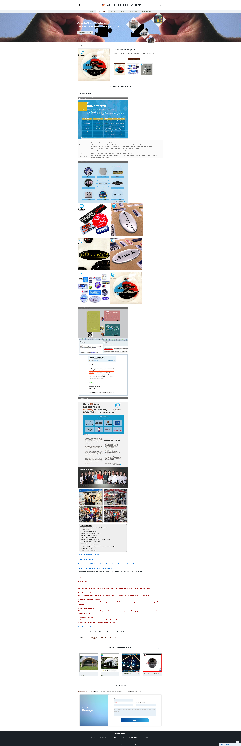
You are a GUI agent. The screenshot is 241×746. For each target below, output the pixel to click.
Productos (102, 11)
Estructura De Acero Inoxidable (154, 630)
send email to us (135, 59)
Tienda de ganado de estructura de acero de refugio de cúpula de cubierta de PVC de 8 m (100, 637)
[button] (79, 5)
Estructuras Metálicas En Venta (102, 630)
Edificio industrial (129, 630)
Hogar (92, 11)
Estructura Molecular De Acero (114, 631)
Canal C (122, 631)
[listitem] (120, 69)
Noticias (113, 11)
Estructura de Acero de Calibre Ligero (117, 630)
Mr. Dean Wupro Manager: (87, 691)
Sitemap (134, 744)
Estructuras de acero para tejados (140, 630)
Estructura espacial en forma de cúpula (86, 630)
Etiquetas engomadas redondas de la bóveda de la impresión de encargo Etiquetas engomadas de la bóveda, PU (102, 638)
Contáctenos (133, 11)
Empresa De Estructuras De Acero (92, 631)
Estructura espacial (103, 631)
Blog (122, 11)
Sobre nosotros (146, 11)
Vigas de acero (81, 631)
